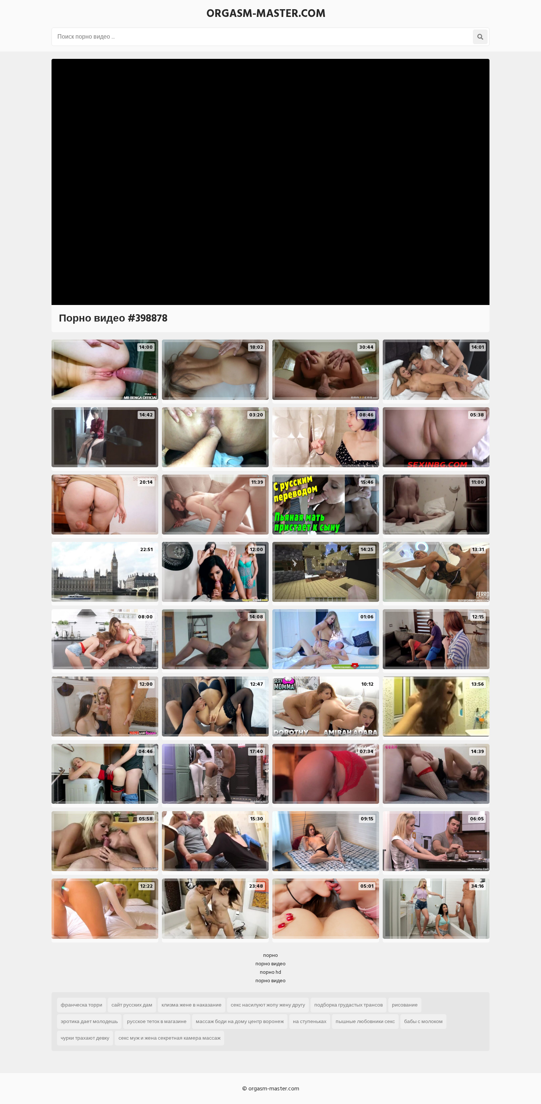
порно (270, 955)
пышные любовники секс (365, 1021)
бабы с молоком (423, 1021)
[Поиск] (480, 36)
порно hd (270, 972)
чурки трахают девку (85, 1038)
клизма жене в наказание (192, 1005)
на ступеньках (309, 1021)
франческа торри (81, 1005)
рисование (405, 1005)
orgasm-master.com (266, 13)
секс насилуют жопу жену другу (268, 1005)
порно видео (270, 963)
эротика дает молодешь (89, 1021)
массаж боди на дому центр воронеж (240, 1021)
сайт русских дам (132, 1005)
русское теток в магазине (157, 1021)
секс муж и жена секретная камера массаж (169, 1038)
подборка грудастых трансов (348, 1005)
